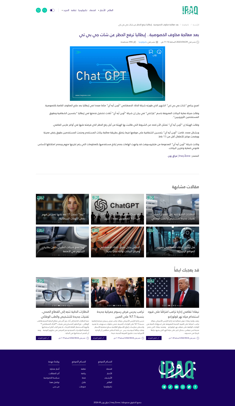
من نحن (56, 386)
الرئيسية (196, 24)
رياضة (83, 373)
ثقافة (73, 10)
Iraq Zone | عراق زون (179, 155)
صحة (84, 378)
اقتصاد (92, 10)
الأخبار (102, 10)
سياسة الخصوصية (51, 378)
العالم (110, 10)
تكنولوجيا (82, 10)
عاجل (84, 382)
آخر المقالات (54, 373)
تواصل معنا (54, 382)
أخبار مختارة (54, 369)
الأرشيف (108, 378)
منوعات (82, 386)
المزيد (66, 10)
